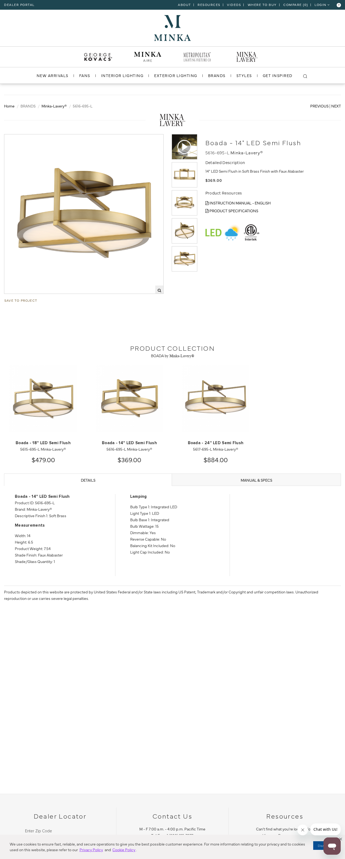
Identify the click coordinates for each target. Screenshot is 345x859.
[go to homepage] (172, 27)
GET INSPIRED (277, 75)
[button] (340, 839)
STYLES (244, 75)
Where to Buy (262, 4)
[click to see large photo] (184, 174)
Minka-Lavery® (54, 106)
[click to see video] (184, 146)
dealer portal (19, 4)
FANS (84, 75)
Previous (319, 106)
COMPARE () (295, 4)
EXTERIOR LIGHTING (175, 75)
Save (14, 139)
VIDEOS (234, 4)
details (88, 480)
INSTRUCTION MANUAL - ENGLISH (240, 203)
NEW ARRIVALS (52, 75)
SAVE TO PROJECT (20, 300)
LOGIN (321, 4)
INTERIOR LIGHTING (122, 75)
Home (9, 106)
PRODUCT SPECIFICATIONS (233, 210)
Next (336, 106)
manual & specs (256, 480)
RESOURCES (209, 4)
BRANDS (217, 75)
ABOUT (184, 4)
